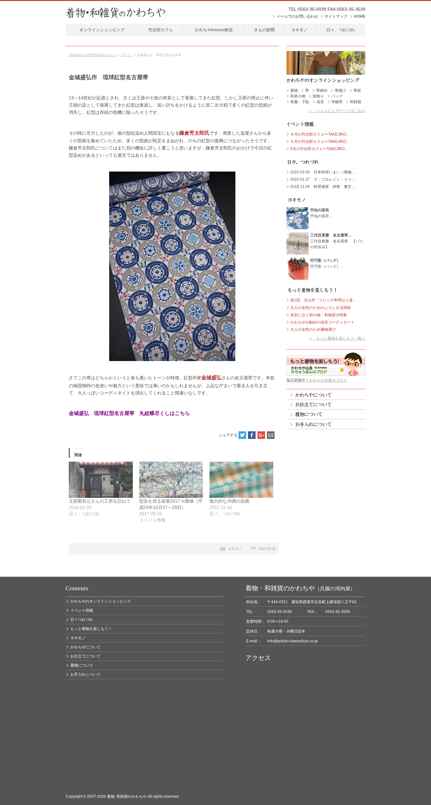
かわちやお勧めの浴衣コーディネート (322, 322)
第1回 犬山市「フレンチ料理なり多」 (323, 300)
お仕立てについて (325, 405)
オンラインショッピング (102, 29)
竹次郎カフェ (160, 29)
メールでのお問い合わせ (297, 16)
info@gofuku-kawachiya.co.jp (292, 641)
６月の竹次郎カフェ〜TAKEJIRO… (320, 141)
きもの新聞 (264, 29)
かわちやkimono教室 (214, 29)
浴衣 (320, 102)
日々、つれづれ (340, 29)
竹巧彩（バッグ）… (327, 263)
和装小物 (297, 96)
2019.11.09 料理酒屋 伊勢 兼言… (322, 186)
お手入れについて (325, 424)
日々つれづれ (81, 619)
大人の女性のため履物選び (313, 329)
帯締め (322, 90)
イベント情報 (81, 610)
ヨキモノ (299, 29)
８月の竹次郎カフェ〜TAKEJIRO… (320, 134)
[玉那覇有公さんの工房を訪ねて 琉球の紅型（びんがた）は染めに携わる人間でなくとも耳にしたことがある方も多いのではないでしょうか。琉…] (101, 480)
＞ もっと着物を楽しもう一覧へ (337, 338)
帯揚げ (340, 90)
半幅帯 (337, 102)
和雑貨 (355, 102)
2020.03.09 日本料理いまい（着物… (322, 172)
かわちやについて (325, 395)
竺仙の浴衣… (321, 213)
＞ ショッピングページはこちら (337, 110)
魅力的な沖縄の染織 (229, 501)
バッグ (337, 96)
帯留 (357, 90)
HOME (359, 16)
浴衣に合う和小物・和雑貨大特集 (318, 315)
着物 (294, 90)
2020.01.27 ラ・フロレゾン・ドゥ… (322, 179)
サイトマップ (336, 16)
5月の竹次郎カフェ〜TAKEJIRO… (319, 149)
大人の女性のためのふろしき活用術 (320, 308)
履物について (325, 414)
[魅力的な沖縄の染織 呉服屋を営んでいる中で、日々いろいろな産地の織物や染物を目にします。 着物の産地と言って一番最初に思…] (242, 480)
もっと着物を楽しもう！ (91, 629)
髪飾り (318, 96)
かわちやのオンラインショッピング (100, 601)
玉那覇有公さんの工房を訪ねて (100, 501)
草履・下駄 (299, 102)
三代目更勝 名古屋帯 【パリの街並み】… (336, 241)
